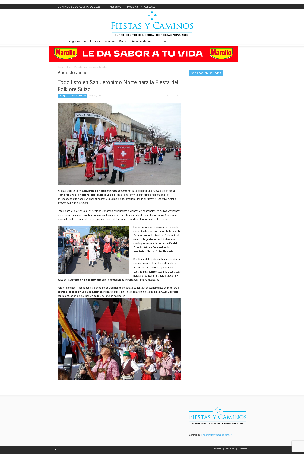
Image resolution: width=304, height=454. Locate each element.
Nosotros (115, 6)
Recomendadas (141, 41)
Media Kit (132, 6)
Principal (63, 95)
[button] (242, 41)
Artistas (95, 41)
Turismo (160, 41)
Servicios (109, 41)
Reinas (123, 41)
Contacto (149, 6)
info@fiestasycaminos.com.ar (216, 434)
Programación (77, 41)
